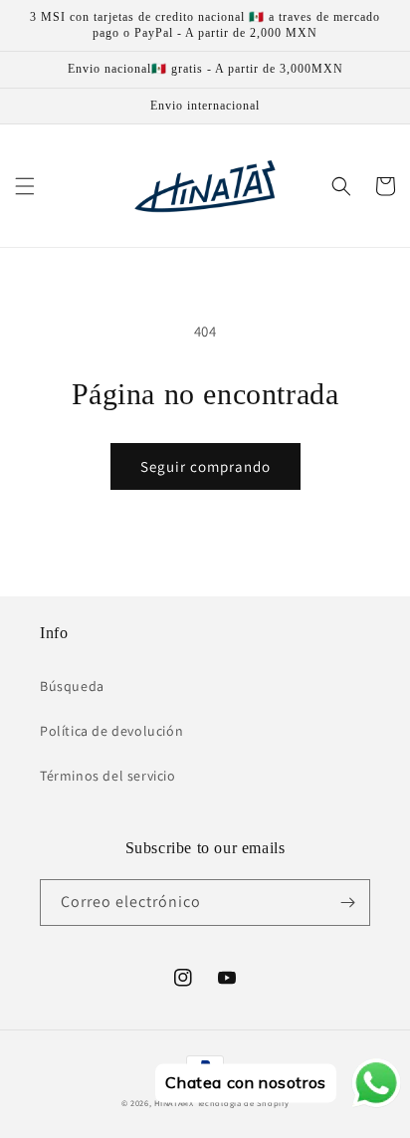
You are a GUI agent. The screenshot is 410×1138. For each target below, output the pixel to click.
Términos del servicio (108, 776)
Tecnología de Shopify (243, 1102)
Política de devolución (111, 731)
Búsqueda (72, 686)
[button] (25, 186)
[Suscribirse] (347, 902)
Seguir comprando (205, 466)
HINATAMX (174, 1102)
